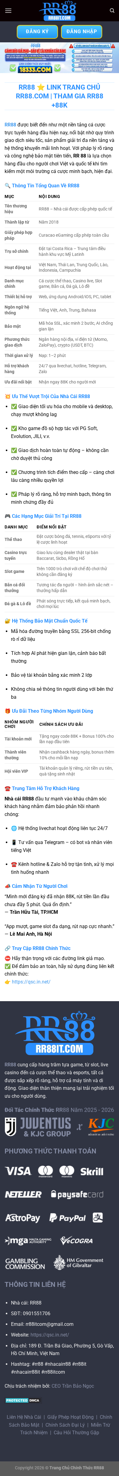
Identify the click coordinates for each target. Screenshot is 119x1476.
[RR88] (59, 10)
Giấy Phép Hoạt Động (70, 1417)
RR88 (10, 125)
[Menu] (8, 10)
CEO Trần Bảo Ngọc (73, 1386)
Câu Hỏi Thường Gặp (76, 1432)
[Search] (112, 10)
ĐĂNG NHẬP (82, 31)
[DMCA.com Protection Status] (23, 1400)
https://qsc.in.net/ (31, 982)
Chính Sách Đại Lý (65, 1425)
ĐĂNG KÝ (37, 31)
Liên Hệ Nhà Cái (24, 1417)
